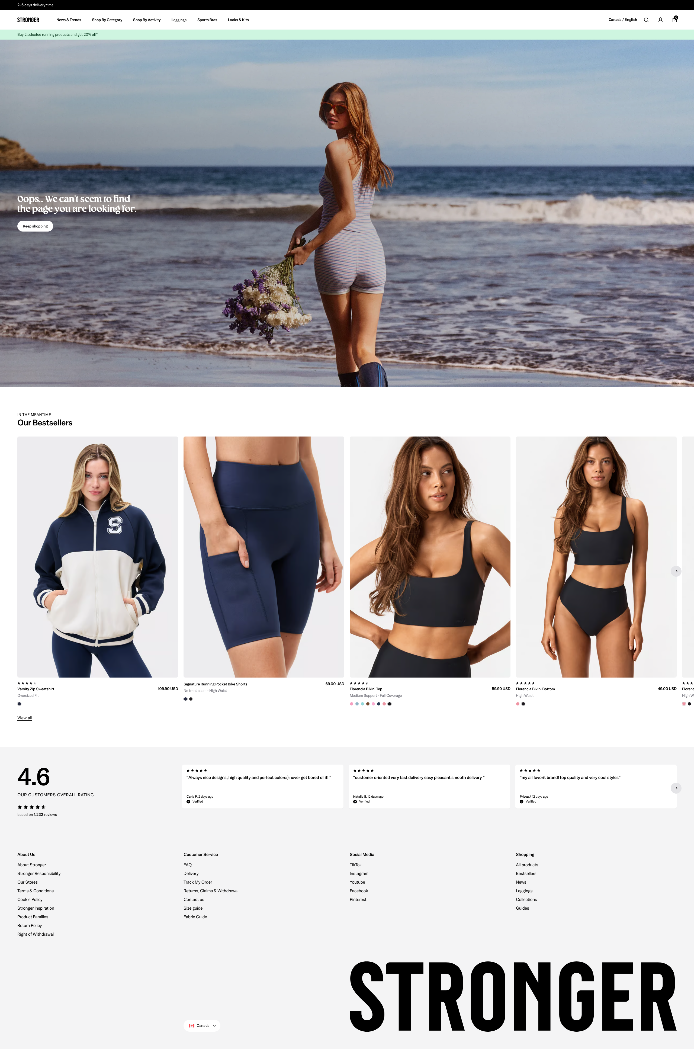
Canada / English (623, 19)
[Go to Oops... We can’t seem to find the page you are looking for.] (347, 213)
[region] (347, 571)
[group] (97, 571)
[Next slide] (676, 571)
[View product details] (97, 692)
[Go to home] (28, 20)
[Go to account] (660, 19)
